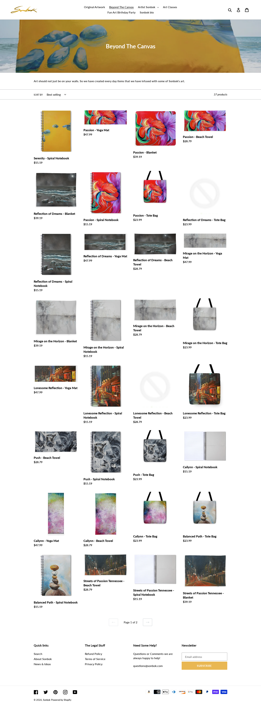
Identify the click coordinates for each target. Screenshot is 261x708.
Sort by (38, 95)
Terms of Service (95, 659)
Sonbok (46, 699)
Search (38, 653)
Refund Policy (93, 653)
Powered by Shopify (61, 699)
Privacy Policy (93, 664)
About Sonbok (43, 659)
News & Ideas (42, 664)
